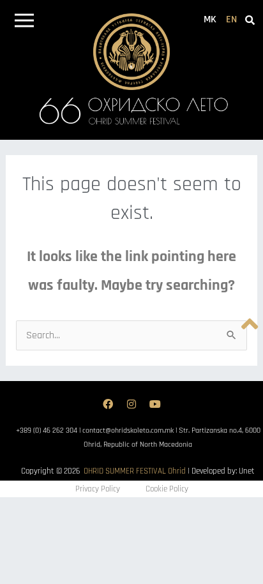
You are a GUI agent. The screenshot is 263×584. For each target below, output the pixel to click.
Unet (247, 471)
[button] (24, 22)
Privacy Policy (97, 489)
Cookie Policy (167, 489)
